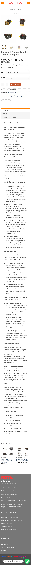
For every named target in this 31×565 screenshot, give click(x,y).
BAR (2, 72)
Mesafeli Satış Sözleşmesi (9, 517)
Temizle (28, 70)
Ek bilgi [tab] (5, 114)
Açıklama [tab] (6, 110)
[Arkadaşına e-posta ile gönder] (9, 100)
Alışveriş (19, 9)
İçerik (3, 77)
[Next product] (14, 12)
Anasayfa (12, 9)
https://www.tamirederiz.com (11, 507)
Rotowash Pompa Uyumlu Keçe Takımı (22, 460)
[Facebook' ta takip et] (4, 485)
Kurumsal (4, 544)
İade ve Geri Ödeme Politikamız (11, 520)
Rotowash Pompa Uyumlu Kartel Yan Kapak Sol (6, 461)
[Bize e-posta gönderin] (14, 485)
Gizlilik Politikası (6, 523)
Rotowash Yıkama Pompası (18, 97)
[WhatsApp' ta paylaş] (2, 100)
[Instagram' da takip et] (9, 485)
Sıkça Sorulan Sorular (8, 547)
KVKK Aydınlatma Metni (9, 529)
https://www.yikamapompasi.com (12, 505)
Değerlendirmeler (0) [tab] (9, 117)
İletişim (3, 551)
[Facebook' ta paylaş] (6, 100)
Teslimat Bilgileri (6, 526)
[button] (2, 3)
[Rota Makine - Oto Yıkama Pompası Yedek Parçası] (15, 3)
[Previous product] (17, 12)
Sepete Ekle (15, 84)
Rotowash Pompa (13, 92)
